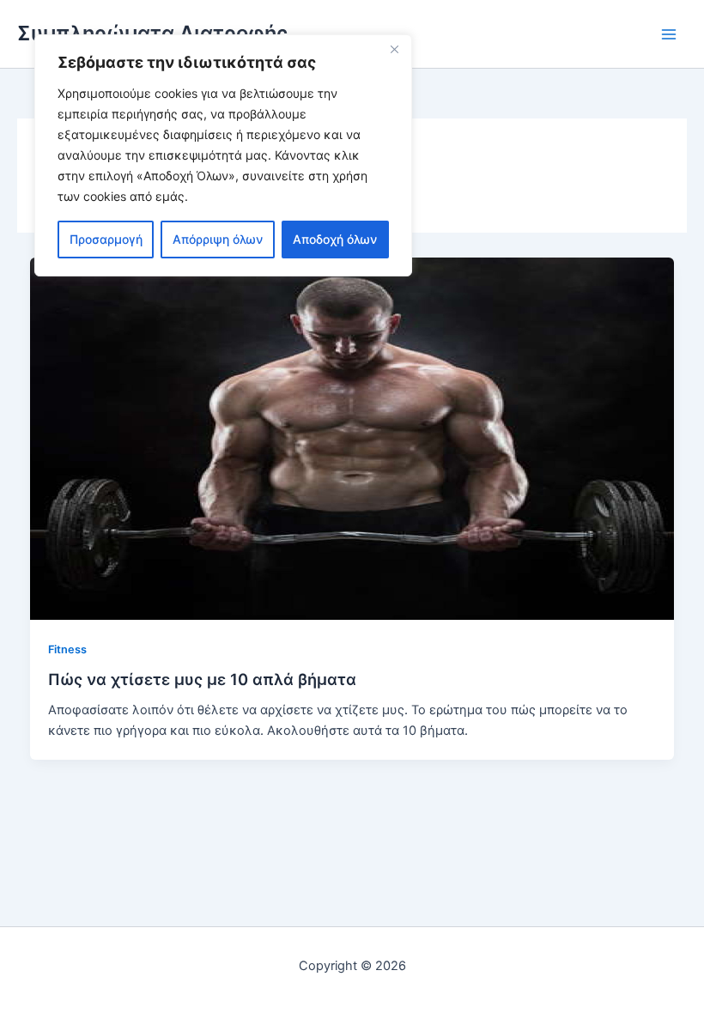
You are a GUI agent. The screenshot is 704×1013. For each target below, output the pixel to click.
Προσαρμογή (106, 239)
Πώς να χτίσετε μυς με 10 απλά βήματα (202, 679)
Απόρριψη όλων (218, 239)
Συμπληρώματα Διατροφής (152, 33)
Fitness (67, 649)
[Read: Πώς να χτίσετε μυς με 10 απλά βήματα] (352, 438)
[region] (223, 155)
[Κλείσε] (394, 49)
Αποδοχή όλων (335, 239)
